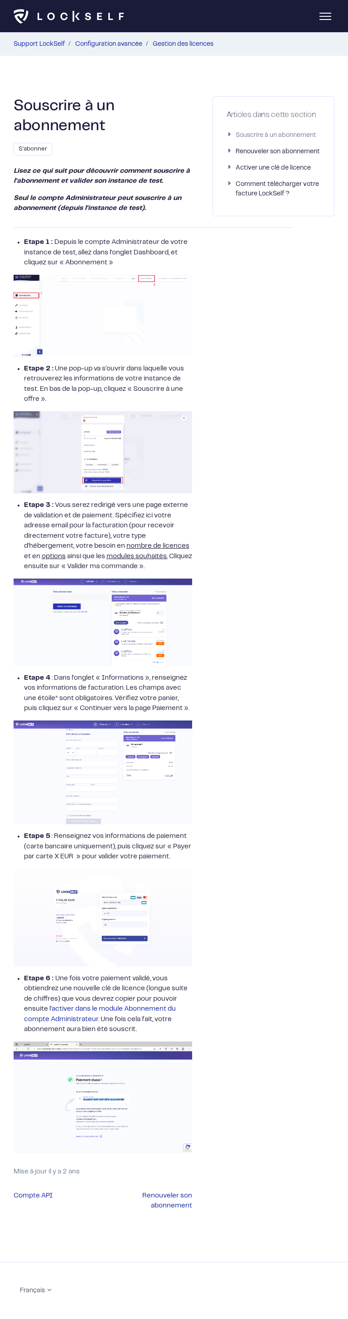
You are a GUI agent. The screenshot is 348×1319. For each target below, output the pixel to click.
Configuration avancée (108, 44)
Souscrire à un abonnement (276, 135)
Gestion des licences (183, 44)
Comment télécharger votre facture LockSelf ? (277, 189)
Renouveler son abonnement (278, 151)
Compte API (33, 1195)
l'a (52, 1009)
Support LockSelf (39, 44)
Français (33, 1290)
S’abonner (33, 149)
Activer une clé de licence (273, 168)
